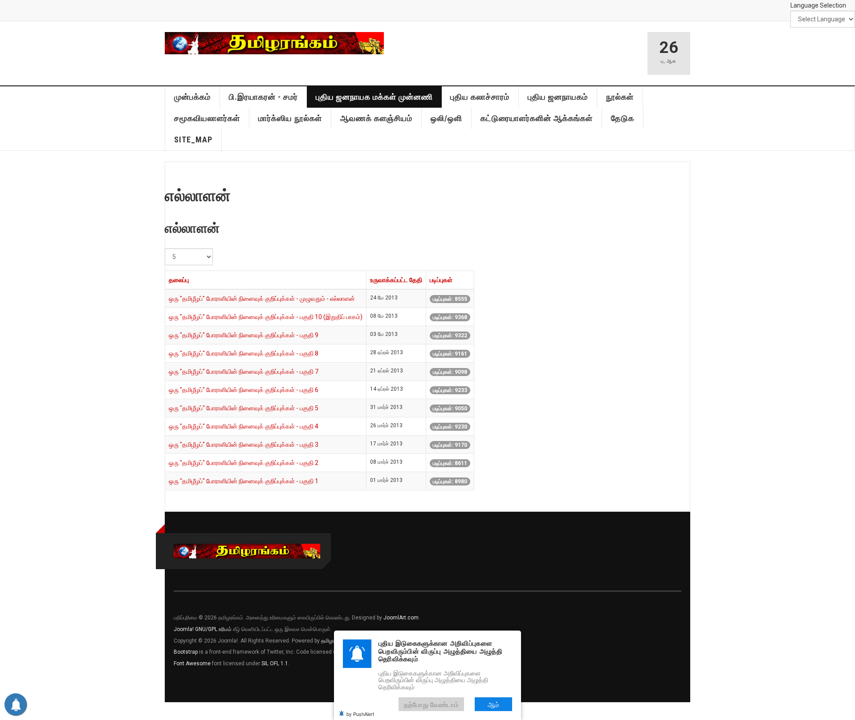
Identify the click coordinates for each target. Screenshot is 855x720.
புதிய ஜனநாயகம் (558, 96)
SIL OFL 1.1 (274, 663)
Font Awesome (192, 663)
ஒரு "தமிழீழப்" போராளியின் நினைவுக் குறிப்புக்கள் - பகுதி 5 (243, 408)
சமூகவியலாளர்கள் (207, 118)
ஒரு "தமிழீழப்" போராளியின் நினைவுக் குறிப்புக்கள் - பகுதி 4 (243, 426)
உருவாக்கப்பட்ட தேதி (396, 279)
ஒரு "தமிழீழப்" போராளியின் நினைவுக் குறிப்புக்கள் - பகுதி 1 (243, 481)
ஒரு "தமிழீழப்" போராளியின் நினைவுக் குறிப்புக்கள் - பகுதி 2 (243, 462)
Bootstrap (186, 652)
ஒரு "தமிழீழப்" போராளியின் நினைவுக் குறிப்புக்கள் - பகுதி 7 (243, 371)
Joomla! (184, 629)
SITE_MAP (193, 139)
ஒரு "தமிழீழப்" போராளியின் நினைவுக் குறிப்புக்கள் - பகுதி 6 (243, 389)
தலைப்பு (179, 279)
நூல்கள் (620, 96)
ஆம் (493, 704)
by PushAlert (360, 713)
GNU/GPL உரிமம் (213, 629)
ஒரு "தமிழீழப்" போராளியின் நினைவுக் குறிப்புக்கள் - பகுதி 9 (243, 335)
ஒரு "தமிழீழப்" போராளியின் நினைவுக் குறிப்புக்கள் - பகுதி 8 (243, 353)
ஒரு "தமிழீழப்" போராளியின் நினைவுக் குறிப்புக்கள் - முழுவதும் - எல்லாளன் (262, 298)
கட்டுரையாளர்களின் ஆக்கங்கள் (536, 118)
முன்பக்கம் (192, 96)
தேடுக (622, 118)
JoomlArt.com (401, 618)
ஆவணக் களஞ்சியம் (376, 118)
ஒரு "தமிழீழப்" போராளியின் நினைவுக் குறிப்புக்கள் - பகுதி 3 (243, 444)
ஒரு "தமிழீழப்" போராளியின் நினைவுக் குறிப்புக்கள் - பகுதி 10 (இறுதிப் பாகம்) (265, 316)
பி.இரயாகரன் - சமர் (263, 96)
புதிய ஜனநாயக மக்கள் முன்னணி (374, 96)
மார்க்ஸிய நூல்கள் (290, 118)
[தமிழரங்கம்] (274, 43)
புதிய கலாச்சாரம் (479, 96)
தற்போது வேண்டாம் (431, 704)
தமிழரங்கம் (333, 641)
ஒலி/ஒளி (446, 118)
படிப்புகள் (441, 279)
